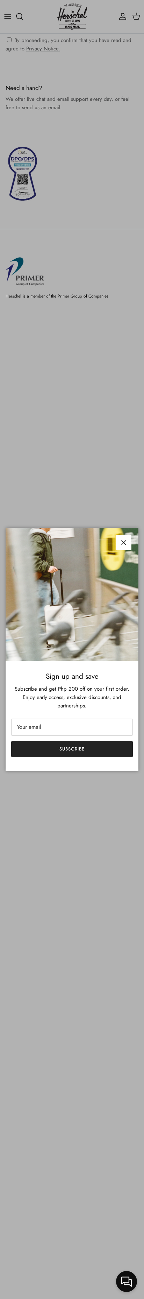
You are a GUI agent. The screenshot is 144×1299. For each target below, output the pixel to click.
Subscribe (71, 749)
